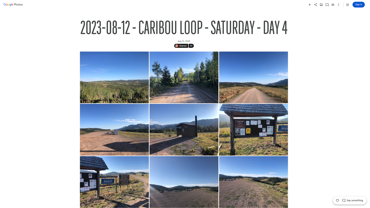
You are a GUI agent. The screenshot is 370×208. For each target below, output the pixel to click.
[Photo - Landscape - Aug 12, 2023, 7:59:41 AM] (183, 130)
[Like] (337, 200)
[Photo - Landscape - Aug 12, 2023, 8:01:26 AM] (253, 182)
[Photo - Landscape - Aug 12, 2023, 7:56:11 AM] (114, 77)
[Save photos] (333, 5)
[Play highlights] (309, 4)
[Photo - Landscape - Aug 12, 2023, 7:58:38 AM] (253, 77)
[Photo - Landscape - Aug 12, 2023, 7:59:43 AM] (253, 130)
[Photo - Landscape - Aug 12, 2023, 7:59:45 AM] (114, 182)
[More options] (339, 5)
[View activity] (327, 5)
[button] (347, 5)
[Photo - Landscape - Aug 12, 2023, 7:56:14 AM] (183, 77)
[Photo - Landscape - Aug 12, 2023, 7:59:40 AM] (114, 130)
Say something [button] (355, 200)
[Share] (315, 5)
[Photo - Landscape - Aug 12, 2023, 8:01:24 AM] (183, 182)
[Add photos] (321, 5)
